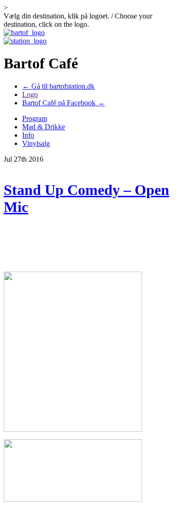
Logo (30, 94)
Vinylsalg (36, 143)
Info (28, 135)
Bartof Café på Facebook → (63, 103)
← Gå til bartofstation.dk (58, 86)
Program (34, 118)
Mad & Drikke (43, 127)
